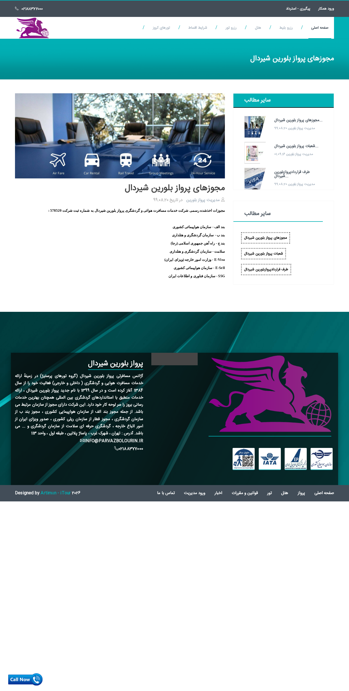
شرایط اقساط (197, 28)
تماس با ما (165, 493)
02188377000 (32, 9)
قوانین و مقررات (245, 493)
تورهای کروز (161, 28)
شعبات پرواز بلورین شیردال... (296, 146)
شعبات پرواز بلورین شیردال (263, 254)
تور (269, 493)
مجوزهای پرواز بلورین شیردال (265, 238)
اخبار (218, 493)
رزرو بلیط (286, 28)
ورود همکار (326, 9)
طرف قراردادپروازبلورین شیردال (266, 270)
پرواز (301, 493)
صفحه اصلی (320, 28)
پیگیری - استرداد (298, 9)
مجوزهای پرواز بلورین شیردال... (298, 120)
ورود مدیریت (194, 493)
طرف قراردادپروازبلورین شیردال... (292, 174)
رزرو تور (231, 28)
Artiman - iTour (56, 493)
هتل (258, 28)
